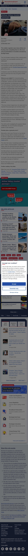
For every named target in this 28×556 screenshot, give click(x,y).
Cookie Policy (11, 272)
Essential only (14, 288)
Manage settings (14, 292)
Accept (14, 284)
